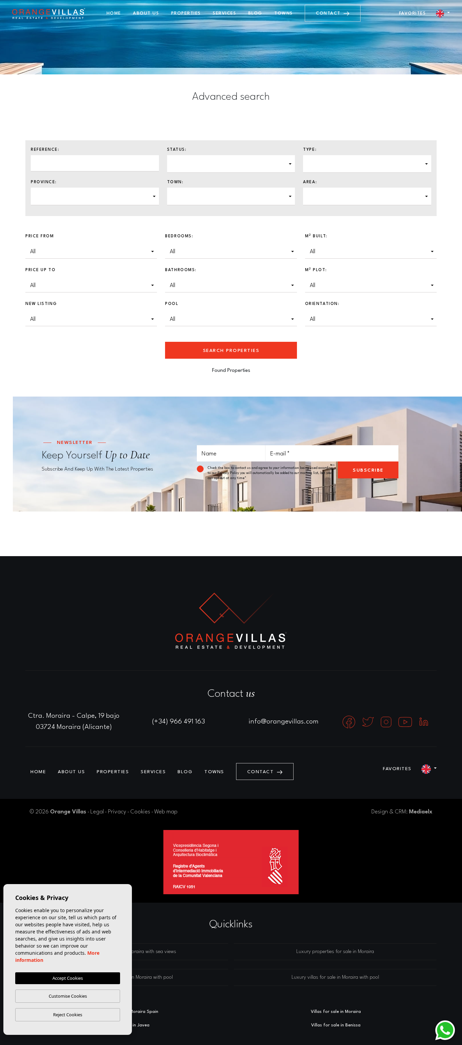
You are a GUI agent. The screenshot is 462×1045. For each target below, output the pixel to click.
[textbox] (176, 162)
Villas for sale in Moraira (336, 1012)
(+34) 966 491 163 (178, 721)
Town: (175, 182)
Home (114, 13)
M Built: (316, 236)
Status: (177, 150)
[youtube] (406, 721)
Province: (44, 182)
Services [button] (224, 13)
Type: (310, 150)
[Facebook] (350, 721)
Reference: (45, 150)
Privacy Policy (228, 473)
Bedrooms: (179, 236)
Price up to (40, 270)
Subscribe (368, 470)
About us (146, 13)
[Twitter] (368, 721)
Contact (329, 13)
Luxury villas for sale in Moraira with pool (335, 977)
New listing (41, 304)
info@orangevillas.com (284, 721)
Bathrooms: (181, 270)
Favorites (412, 13)
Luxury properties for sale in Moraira (335, 951)
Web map (166, 812)
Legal (97, 812)
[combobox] (231, 164)
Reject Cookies (67, 1015)
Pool (171, 304)
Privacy (117, 812)
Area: (310, 182)
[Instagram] (387, 721)
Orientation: (322, 304)
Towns (283, 13)
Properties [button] (186, 13)
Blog (255, 13)
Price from (39, 236)
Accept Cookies (67, 978)
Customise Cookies (68, 996)
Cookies (140, 812)
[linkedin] (424, 721)
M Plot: (316, 270)
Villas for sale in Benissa (336, 1025)
